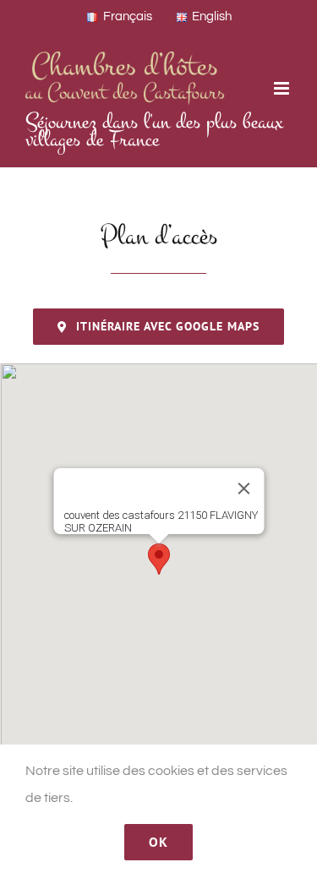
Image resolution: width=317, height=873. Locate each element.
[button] (159, 559)
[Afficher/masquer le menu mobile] (283, 88)
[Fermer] (243, 488)
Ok (158, 841)
